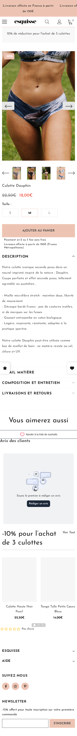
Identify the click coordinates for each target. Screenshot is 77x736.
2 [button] (39, 625)
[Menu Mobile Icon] (4, 21)
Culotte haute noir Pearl (19, 609)
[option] (38, 106)
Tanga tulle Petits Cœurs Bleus (58, 609)
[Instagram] (15, 686)
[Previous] (8, 106)
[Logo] (25, 22)
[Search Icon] (47, 22)
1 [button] (34, 625)
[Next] (69, 106)
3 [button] (43, 625)
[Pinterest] (25, 686)
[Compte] (59, 22)
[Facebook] (5, 686)
